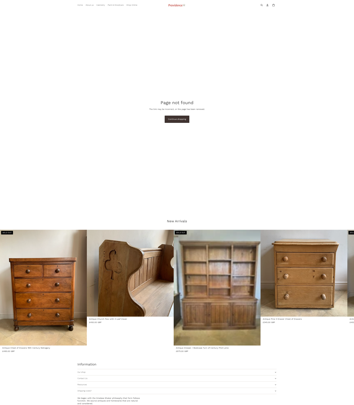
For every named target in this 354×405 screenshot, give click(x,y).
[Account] (267, 5)
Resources (82, 384)
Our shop (81, 372)
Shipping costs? (84, 391)
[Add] (169, 312)
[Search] (262, 5)
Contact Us (82, 378)
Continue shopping (177, 119)
